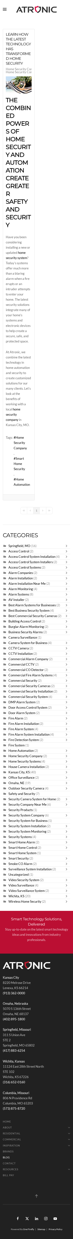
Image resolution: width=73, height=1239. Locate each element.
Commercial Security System (28, 697)
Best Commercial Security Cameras (32, 616)
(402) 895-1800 (14, 1019)
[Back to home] (36, 9)
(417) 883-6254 (14, 1050)
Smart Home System (22, 853)
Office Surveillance (21, 777)
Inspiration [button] (11, 1145)
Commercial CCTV (21, 664)
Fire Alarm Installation (23, 724)
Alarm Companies (20, 573)
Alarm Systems (18, 594)
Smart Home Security (19, 464)
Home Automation (22, 482)
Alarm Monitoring (20, 589)
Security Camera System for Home (32, 799)
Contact (9, 1163)
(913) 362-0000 (14, 993)
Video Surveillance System (26, 891)
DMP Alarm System (22, 702)
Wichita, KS (16, 896)
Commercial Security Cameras (29, 686)
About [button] (7, 1127)
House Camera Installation (26, 767)
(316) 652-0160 (14, 1082)
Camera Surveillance (22, 637)
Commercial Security (22, 680)
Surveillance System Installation (30, 869)
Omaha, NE (16, 783)
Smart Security (18, 858)
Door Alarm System (21, 713)
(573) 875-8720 (14, 1108)
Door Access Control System (27, 707)
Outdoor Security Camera (26, 788)
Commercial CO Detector (26, 670)
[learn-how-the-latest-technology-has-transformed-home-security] (19, 84)
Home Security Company (23, 69)
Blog (6, 1157)
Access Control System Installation (31, 557)
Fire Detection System (23, 740)
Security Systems (20, 837)
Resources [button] (10, 1169)
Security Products (20, 810)
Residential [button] (11, 1133)
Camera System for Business (28, 643)
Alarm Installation (20, 578)
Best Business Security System (29, 610)
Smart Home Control (22, 848)
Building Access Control (24, 621)
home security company (13, 414)
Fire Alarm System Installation (29, 734)
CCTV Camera (18, 648)
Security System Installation (27, 826)
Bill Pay (8, 1175)
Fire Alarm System (21, 729)
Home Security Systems (24, 761)
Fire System (16, 745)
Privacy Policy (55, 1229)
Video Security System (23, 880)
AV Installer (16, 600)
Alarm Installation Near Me (27, 583)
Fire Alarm (15, 718)
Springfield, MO (19, 546)
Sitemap (41, 1229)
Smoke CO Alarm (20, 864)
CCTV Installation (20, 654)
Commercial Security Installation (30, 691)
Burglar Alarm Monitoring (26, 627)
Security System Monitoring (27, 831)
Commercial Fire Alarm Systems (30, 675)
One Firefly (28, 1229)
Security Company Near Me (27, 804)
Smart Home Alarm (21, 842)
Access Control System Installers (30, 562)
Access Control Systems (24, 567)
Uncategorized (18, 874)
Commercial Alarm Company (28, 659)
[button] (5, 9)
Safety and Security (21, 794)
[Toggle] (67, 546)
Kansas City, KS (19, 772)
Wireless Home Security (24, 901)
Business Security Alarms (25, 632)
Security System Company (26, 815)
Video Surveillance (21, 885)
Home (7, 1121)
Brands (8, 1151)
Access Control (18, 551)
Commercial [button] (12, 1139)
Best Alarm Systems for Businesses (32, 605)
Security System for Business (28, 821)
